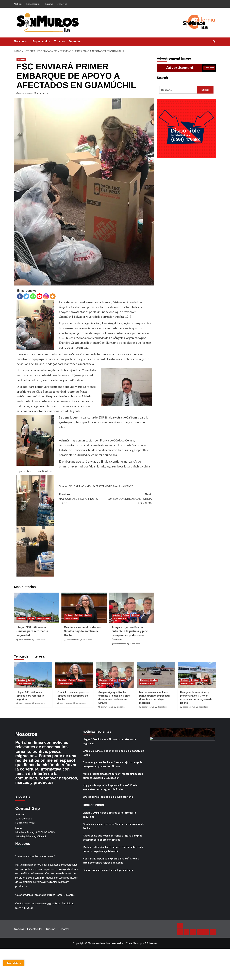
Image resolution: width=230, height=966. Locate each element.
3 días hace (135, 644)
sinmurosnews (26, 93)
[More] (53, 296)
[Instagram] (46, 296)
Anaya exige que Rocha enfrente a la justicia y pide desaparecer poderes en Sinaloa (112, 764)
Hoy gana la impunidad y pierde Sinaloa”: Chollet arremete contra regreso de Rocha (111, 787)
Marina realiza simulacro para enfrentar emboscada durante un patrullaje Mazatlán (113, 775)
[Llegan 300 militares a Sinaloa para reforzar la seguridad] (36, 608)
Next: (129, 498)
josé (115, 486)
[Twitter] (26, 296)
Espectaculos (33, 3)
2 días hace (40, 640)
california (90, 486)
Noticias (18, 3)
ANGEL (69, 486)
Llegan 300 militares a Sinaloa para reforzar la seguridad (32, 631)
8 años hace (42, 93)
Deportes (62, 3)
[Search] (214, 42)
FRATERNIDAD (104, 486)
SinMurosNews (43, 619)
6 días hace (203, 707)
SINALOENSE (126, 486)
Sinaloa (31, 619)
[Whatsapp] (33, 296)
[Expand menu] (26, 41)
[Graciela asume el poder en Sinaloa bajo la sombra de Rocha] (83, 608)
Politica (78, 615)
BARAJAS (79, 486)
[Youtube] (39, 296)
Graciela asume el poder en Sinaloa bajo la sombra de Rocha (82, 631)
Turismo (48, 3)
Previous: (78, 498)
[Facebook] (20, 296)
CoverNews (133, 943)
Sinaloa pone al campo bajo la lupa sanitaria (108, 796)
